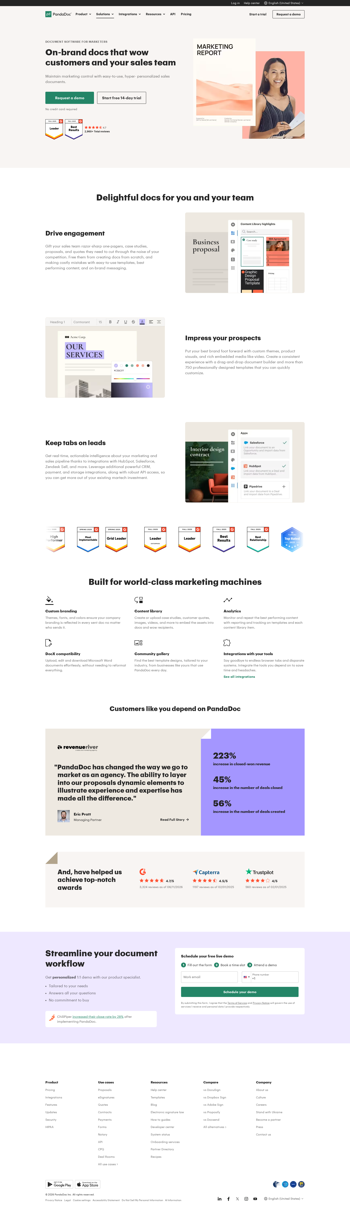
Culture (261, 1097)
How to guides (160, 1119)
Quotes (103, 1104)
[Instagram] (246, 1198)
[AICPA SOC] (285, 1184)
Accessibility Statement (106, 1200)
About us (262, 1090)
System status (160, 1134)
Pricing (186, 14)
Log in (235, 3)
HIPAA (49, 1127)
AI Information (173, 1200)
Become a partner (268, 1119)
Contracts (105, 1112)
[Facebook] (228, 1198)
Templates (158, 1097)
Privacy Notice (261, 1002)
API (172, 14)
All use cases (107, 1164)
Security (51, 1119)
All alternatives (213, 1127)
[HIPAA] (276, 1184)
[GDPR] (293, 1184)
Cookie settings (82, 1200)
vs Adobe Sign (213, 1104)
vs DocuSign (212, 1090)
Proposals (105, 1090)
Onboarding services (165, 1142)
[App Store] (87, 1184)
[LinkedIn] (219, 1198)
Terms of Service (237, 1002)
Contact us (263, 1134)
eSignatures (106, 1097)
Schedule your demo (239, 992)
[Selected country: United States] (246, 977)
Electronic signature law (167, 1112)
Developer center (162, 1127)
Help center (252, 3)
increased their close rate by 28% (98, 1016)
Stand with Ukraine (269, 1112)
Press (259, 1127)
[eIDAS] (301, 1184)
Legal (67, 1200)
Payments (105, 1119)
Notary (102, 1134)
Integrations (53, 1097)
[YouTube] (255, 1198)
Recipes (156, 1156)
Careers (261, 1104)
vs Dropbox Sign (214, 1097)
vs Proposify (211, 1112)
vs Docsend (211, 1119)
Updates (51, 1112)
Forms (102, 1127)
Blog (154, 1104)
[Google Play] (59, 1184)
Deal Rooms (106, 1156)
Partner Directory (162, 1149)
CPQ (101, 1149)
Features (51, 1104)
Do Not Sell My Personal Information (142, 1200)
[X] (237, 1198)
